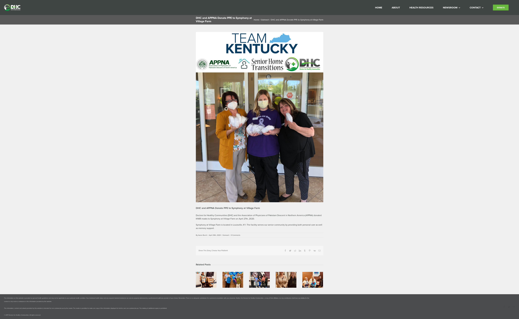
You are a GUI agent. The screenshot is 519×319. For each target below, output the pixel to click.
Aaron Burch (202, 235)
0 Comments (235, 235)
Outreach (225, 235)
